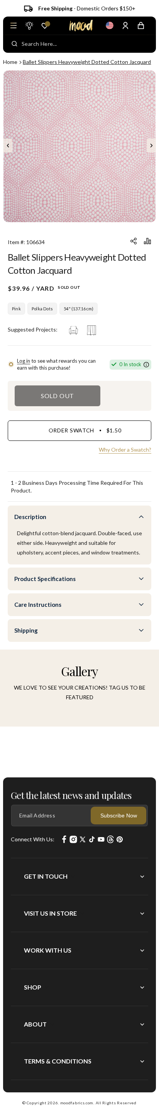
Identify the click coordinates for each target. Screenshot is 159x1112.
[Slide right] (151, 145)
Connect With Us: (32, 839)
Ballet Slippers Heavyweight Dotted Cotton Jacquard (87, 62)
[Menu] (13, 25)
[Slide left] (7, 145)
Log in (23, 361)
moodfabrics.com (77, 1102)
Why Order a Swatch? (125, 449)
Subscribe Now (118, 815)
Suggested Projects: (33, 329)
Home (10, 62)
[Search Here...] (14, 44)
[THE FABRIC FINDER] (29, 25)
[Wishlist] (44, 25)
